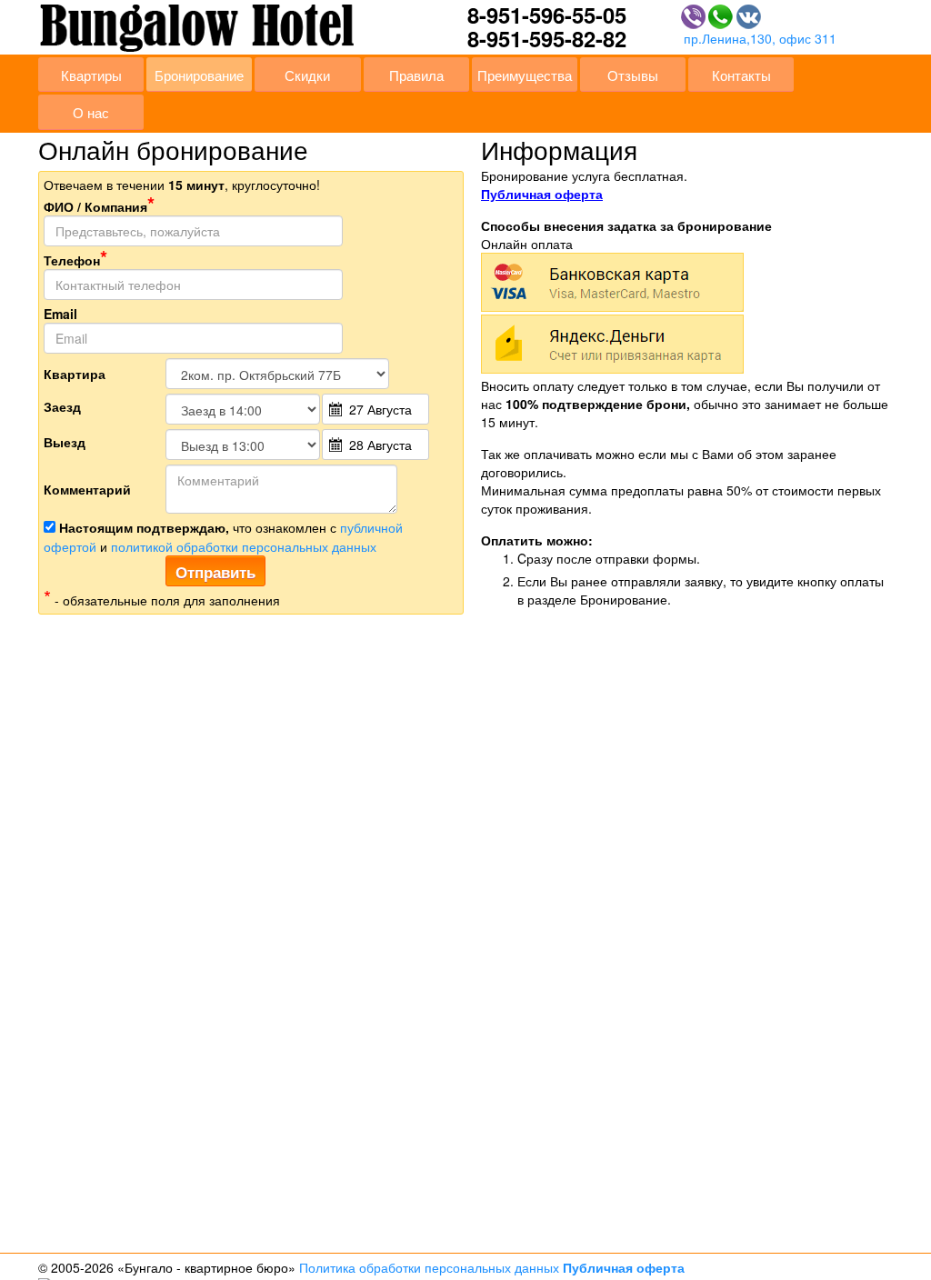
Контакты (741, 75)
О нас (91, 112)
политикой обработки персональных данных (243, 546)
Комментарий (87, 489)
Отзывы (632, 75)
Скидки (307, 75)
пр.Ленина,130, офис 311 (760, 38)
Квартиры (91, 75)
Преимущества (524, 75)
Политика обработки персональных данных (429, 1267)
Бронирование (199, 75)
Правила (416, 75)
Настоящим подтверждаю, (144, 527)
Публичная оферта (542, 194)
